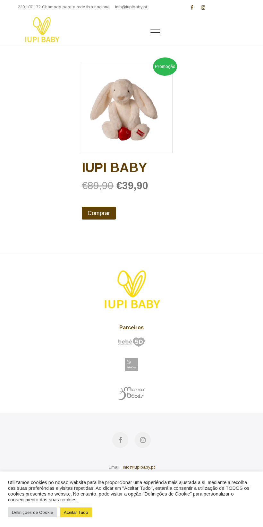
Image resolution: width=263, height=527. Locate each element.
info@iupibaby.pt (131, 6)
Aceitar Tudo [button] (76, 512)
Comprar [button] (99, 213)
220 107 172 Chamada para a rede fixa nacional (64, 6)
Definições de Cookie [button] (32, 512)
